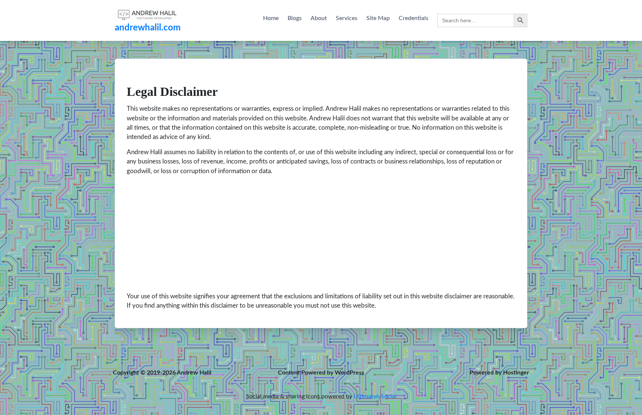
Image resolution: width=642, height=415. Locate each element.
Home (271, 18)
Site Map (378, 18)
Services (346, 18)
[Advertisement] (321, 234)
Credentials (413, 18)
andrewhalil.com (148, 27)
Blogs (295, 18)
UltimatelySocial (375, 396)
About (319, 18)
